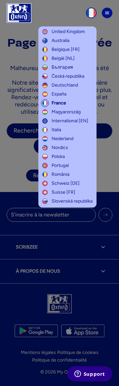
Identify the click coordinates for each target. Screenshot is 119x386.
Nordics (60, 147)
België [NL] (63, 58)
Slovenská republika (72, 201)
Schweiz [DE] (66, 183)
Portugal (60, 165)
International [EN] (70, 121)
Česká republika (68, 76)
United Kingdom (68, 31)
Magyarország (66, 112)
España (59, 94)
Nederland (62, 138)
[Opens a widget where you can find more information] (89, 374)
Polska (58, 156)
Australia (60, 40)
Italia (56, 130)
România (60, 174)
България (62, 67)
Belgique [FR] (66, 49)
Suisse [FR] (63, 192)
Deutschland (65, 85)
